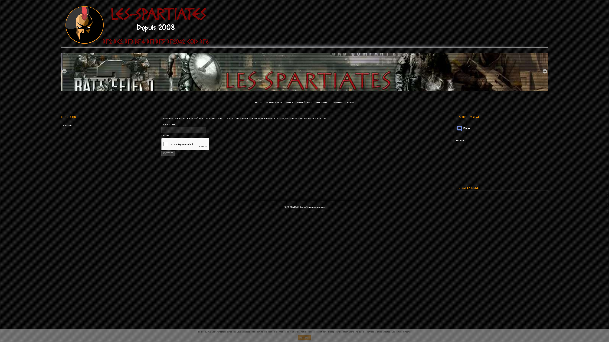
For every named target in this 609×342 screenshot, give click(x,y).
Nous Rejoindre (274, 102)
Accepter (304, 337)
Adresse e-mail (168, 124)
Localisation (337, 102)
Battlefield (321, 102)
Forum (350, 102)
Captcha (165, 135)
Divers (289, 102)
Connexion (68, 125)
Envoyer (168, 153)
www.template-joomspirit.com (607, 203)
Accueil (258, 102)
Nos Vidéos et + (304, 102)
